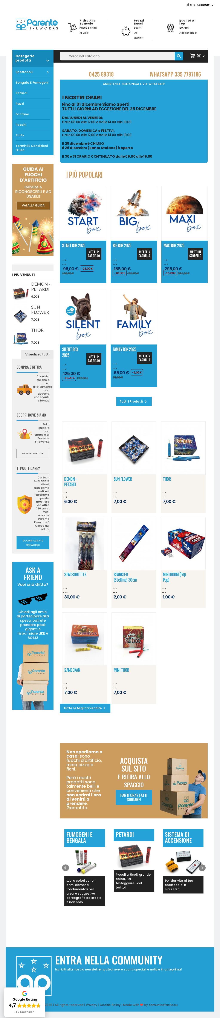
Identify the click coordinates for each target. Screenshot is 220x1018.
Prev (65, 867)
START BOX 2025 (73, 245)
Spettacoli (33, 72)
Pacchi (21, 125)
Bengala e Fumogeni (32, 82)
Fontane (22, 114)
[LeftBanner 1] (32, 210)
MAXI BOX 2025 (173, 245)
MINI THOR (121, 670)
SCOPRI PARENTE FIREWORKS (33, 543)
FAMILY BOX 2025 (124, 349)
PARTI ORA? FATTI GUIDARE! (133, 797)
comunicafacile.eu (163, 1005)
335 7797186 (188, 74)
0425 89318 (101, 74)
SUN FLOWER (40, 309)
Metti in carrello (94, 254)
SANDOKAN (72, 670)
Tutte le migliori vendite (85, 708)
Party (20, 135)
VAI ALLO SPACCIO (32, 453)
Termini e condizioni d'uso (32, 148)
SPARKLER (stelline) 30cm (125, 577)
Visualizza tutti (37, 354)
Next (202, 867)
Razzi (20, 103)
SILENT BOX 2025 (70, 352)
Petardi (21, 93)
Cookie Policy (110, 1005)
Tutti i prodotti (134, 401)
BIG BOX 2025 (122, 245)
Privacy (91, 1005)
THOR (37, 329)
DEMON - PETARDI (40, 286)
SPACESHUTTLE (75, 574)
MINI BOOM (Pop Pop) (174, 577)
